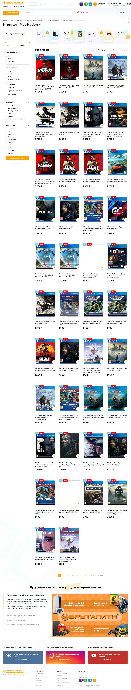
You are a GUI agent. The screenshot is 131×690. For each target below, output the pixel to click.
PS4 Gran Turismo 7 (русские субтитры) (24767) (116, 228)
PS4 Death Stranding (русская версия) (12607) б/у (116, 464)
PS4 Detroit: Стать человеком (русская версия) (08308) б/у (45, 558)
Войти (122, 12)
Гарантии (38, 680)
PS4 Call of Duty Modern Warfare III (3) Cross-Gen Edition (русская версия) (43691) (45, 87)
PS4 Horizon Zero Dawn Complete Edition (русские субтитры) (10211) (91, 276)
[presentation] (35, 36)
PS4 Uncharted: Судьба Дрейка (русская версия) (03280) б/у (93, 322)
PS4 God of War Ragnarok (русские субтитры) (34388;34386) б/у (43, 417)
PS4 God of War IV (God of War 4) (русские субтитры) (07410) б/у (93, 417)
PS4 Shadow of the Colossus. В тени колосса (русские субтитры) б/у (117, 512)
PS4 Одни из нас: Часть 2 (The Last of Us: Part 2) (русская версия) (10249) (93, 134)
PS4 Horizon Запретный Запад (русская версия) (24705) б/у (45, 275)
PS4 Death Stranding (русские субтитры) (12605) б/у (68, 369)
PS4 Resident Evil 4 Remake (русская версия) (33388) (43, 228)
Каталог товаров (12, 12)
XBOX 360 (60, 685)
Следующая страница (96, 575)
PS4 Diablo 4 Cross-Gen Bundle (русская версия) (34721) (69, 86)
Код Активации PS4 (68, 40)
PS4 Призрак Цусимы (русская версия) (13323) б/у (45, 322)
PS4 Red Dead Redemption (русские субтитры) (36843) (92, 180)
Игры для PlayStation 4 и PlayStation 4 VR (60, 20)
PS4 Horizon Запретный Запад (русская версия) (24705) (69, 275)
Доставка (49, 4)
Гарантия (62, 4)
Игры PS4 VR (67, 38)
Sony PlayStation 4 (62, 678)
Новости (38, 683)
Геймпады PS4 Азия (93, 39)
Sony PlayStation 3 (62, 683)
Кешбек (42, 4)
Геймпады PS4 (92, 36)
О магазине (39, 673)
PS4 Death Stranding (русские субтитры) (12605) (68, 228)
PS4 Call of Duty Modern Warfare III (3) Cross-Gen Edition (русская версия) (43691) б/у (45, 181)
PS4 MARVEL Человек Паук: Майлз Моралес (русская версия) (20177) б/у (116, 276)
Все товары (54, 41)
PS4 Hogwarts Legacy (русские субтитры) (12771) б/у (117, 369)
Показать (17, 158)
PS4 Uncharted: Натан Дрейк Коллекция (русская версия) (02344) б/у (44, 512)
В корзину (40, 95)
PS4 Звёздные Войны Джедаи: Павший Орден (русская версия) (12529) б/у (93, 465)
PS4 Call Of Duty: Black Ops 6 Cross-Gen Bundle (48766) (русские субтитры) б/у (116, 134)
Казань (31, 4)
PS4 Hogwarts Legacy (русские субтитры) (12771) (93, 86)
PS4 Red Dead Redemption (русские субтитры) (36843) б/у (69, 180)
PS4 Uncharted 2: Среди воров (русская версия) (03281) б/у (69, 511)
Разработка (82, 685)
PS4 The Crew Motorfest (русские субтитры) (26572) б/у (117, 180)
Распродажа (84, 12)
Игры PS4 (66, 35)
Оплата (56, 4)
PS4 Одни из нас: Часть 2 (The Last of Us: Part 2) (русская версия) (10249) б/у (45, 465)
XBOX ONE (60, 680)
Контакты (70, 4)
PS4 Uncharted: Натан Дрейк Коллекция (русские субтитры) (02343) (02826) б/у (69, 417)
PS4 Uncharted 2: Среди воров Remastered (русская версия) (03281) (69, 323)
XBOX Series (61, 676)
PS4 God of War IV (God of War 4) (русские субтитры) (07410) (117, 416)
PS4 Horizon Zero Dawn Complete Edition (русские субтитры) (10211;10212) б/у (91, 370)
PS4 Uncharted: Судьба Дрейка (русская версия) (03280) (117, 322)
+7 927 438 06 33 (84, 671)
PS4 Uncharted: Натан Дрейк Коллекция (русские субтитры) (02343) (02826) (93, 228)
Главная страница (8, 20)
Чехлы (90, 41)
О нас (76, 4)
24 (86, 575)
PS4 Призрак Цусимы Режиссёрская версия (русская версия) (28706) (45, 134)
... (81, 575)
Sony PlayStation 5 (62, 673)
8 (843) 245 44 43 (114, 3)
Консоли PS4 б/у (41, 36)
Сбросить (16, 163)
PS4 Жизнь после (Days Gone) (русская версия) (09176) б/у (92, 511)
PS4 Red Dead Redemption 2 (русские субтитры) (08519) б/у (45, 369)
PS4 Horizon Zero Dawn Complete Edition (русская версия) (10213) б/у (67, 559)
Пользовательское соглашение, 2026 (13, 686)
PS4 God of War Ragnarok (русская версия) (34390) (115, 86)
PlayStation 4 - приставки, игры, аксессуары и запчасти (30, 20)
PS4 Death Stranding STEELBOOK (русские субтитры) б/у (69, 465)
